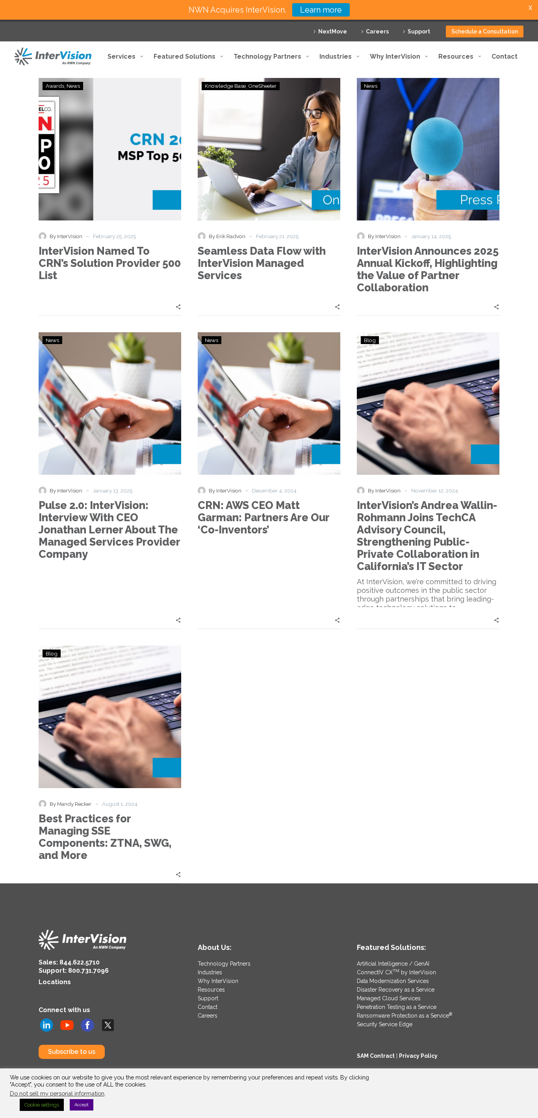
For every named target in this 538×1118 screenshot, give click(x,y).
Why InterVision (218, 981)
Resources (211, 990)
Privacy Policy (418, 1056)
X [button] (530, 7)
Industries (210, 972)
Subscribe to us (71, 1051)
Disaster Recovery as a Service (395, 990)
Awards (55, 86)
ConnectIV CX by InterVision (396, 972)
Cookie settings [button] (41, 1105)
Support (419, 31)
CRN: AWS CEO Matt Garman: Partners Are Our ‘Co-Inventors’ (263, 517)
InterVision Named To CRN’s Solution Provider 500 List (110, 263)
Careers (377, 31)
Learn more (321, 10)
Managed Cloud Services (389, 998)
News (73, 86)
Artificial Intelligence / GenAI (393, 964)
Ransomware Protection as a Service (404, 1015)
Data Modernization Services (393, 981)
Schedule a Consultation (484, 31)
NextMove (332, 31)
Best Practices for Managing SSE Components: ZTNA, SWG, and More (105, 837)
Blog (370, 340)
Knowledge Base (225, 86)
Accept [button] (81, 1104)
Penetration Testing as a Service (396, 1007)
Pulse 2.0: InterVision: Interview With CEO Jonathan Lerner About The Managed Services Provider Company (109, 529)
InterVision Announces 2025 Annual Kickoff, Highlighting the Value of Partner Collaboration (428, 269)
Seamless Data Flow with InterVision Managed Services (262, 263)
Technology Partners (224, 964)
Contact (207, 1007)
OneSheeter (262, 86)
